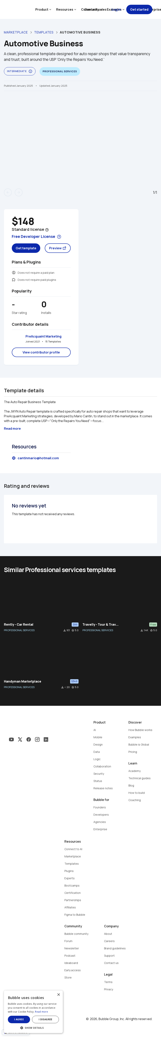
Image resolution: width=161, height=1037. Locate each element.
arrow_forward (19, 192)
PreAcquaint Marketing (43, 336)
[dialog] (33, 1012)
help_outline (47, 230)
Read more (41, 1011)
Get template (26, 248)
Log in (116, 9)
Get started (139, 9)
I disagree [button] (45, 1019)
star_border (72, 630)
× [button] (58, 994)
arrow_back (8, 192)
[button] (33, 1027)
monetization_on (14, 273)
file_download (64, 630)
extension (14, 280)
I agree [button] (19, 1019)
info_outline (30, 71)
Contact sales (95, 9)
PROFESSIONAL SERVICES (19, 630)
